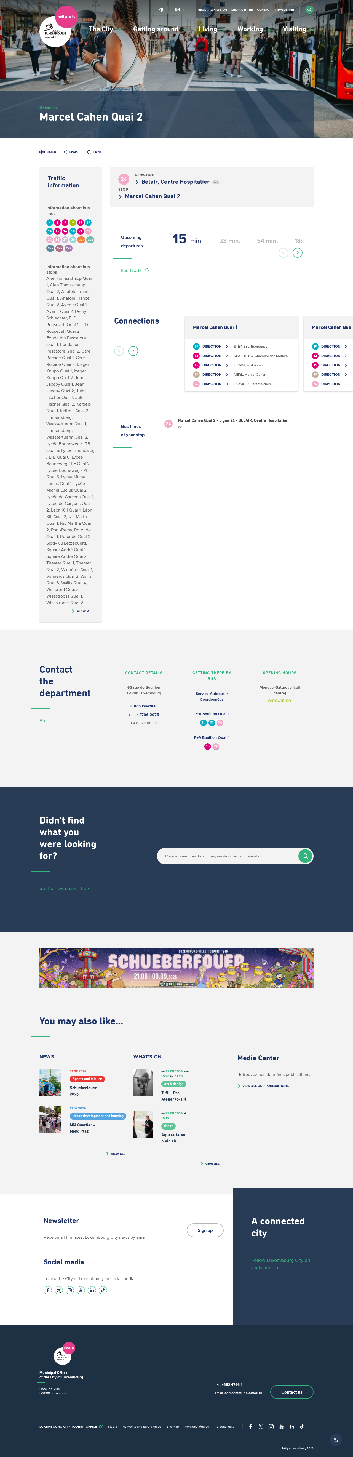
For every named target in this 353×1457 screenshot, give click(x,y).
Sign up (205, 1230)
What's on (219, 9)
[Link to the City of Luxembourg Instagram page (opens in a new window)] (70, 1290)
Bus (43, 720)
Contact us (292, 1391)
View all (85, 611)
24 (220, 722)
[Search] (305, 856)
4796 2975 (149, 715)
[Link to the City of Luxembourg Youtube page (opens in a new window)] (81, 1290)
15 (208, 746)
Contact (264, 9)
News (202, 9)
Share (73, 151)
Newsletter (284, 9)
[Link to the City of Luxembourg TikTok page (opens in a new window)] (103, 1290)
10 (203, 722)
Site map (173, 1426)
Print (97, 151)
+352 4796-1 (232, 1385)
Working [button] (251, 29)
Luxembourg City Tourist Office (68, 1426)
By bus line (48, 107)
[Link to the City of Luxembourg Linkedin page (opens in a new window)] (92, 1290)
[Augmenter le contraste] (161, 10)
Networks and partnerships (141, 1426)
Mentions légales (196, 1426)
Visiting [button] (295, 29)
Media (112, 1426)
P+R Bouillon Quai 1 (211, 714)
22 (212, 722)
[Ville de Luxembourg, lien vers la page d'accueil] (58, 45)
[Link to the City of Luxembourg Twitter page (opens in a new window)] (59, 1290)
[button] (309, 10)
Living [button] (209, 29)
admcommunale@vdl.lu (243, 1393)
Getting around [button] (156, 29)
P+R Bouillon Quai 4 (212, 738)
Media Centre (242, 9)
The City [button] (102, 29)
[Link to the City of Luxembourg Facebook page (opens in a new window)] (48, 1290)
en (177, 9)
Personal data (224, 1426)
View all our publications (265, 1086)
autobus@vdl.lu (143, 706)
